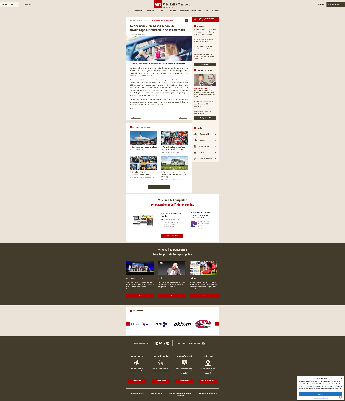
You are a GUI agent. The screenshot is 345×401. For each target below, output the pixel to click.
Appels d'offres (204, 146)
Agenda (201, 152)
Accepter (320, 394)
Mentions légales (156, 393)
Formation (202, 140)
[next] (217, 323)
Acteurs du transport (205, 158)
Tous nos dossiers (159, 187)
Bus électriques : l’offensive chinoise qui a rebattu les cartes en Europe (173, 174)
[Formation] (215, 140)
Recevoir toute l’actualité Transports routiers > (206, 19)
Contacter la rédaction (160, 380)
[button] (341, 378)
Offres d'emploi (204, 134)
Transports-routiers (142, 20)
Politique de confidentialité (208, 393)
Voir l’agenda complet (205, 118)
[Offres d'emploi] (215, 134)
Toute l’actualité (205, 64)
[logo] (140, 324)
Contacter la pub (137, 380)
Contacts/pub (27, 4)
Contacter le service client (207, 380)
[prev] (128, 323)
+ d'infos (140, 295)
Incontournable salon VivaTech (144, 147)
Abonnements (334, 4)
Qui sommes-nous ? (137, 393)
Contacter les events (184, 380)
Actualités (132, 20)
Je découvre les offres (172, 235)
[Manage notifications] (340, 397)
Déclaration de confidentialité (321, 398)
